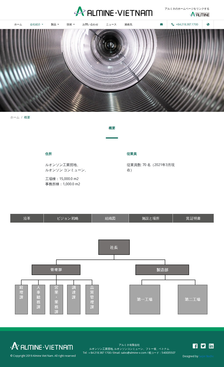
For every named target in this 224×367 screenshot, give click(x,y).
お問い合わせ (90, 24)
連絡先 (128, 24)
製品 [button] (54, 24)
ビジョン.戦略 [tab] (68, 218)
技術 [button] (70, 24)
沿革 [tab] (26, 218)
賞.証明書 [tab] (193, 218)
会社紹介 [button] (35, 24)
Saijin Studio (206, 356)
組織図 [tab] (110, 218)
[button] (208, 24)
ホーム (18, 24)
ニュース (111, 24)
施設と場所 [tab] (150, 218)
